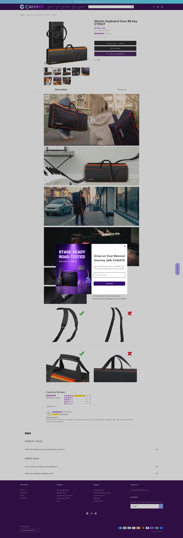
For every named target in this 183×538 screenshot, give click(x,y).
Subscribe (109, 283)
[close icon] (125, 246)
